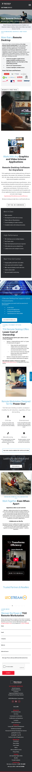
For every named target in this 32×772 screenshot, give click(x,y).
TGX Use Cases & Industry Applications (16, 450)
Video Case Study (26, 27)
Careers (16, 754)
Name (2, 626)
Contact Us (16, 762)
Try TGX (18, 29)
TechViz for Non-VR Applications (16, 737)
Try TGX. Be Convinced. (16, 205)
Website (3, 645)
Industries (4, 27)
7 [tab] (16, 606)
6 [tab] (15, 606)
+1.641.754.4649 (25, 623)
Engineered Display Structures (16, 693)
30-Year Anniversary (16, 712)
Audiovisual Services (16, 690)
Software (6, 7)
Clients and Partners (16, 722)
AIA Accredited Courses (16, 749)
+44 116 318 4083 (20, 766)
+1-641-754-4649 (21, 764)
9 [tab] (19, 606)
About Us (16, 710)
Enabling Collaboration (16, 27)
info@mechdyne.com (6, 623)
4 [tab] (12, 606)
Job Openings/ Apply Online (16, 755)
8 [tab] (18, 606)
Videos (16, 747)
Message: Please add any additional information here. (15, 657)
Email (2, 632)
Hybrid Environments (17, 25)
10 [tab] (21, 606)
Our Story (16, 714)
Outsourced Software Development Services (16, 730)
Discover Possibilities (9, 319)
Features (9, 25)
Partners (14, 29)
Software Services (16, 686)
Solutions (16, 725)
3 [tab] (11, 606)
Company (3, 638)
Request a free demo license (10, 362)
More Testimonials (16, 573)
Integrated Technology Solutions (16, 695)
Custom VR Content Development (16, 726)
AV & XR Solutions (16, 688)
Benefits (16, 758)
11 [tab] (22, 606)
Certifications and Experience (16, 718)
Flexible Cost (25, 25)
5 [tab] (14, 606)
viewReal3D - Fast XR (16, 735)
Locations (16, 720)
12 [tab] (24, 606)
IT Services (16, 691)
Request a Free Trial (9, 89)
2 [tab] (9, 606)
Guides (8, 27)
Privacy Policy (16, 751)
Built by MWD (16, 706)
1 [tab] (8, 606)
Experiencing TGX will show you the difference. (16, 196)
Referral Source (4, 651)
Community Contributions (16, 716)
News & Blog (16, 743)
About (4, 25)
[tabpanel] (16, 597)
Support (30, 376)
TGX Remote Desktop (16, 728)
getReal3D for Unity (16, 733)
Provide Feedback (16, 760)
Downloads (16, 741)
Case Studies (16, 745)
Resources (16, 466)
